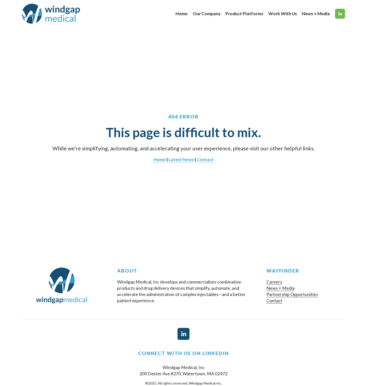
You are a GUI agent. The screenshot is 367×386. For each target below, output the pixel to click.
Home (181, 13)
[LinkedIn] (340, 14)
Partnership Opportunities (292, 294)
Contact (274, 300)
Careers (274, 282)
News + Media (316, 13)
